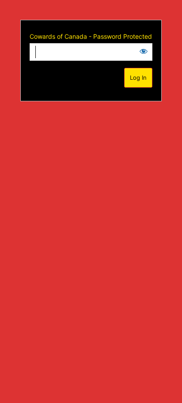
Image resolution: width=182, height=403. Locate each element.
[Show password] (143, 51)
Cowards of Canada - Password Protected (91, 36)
